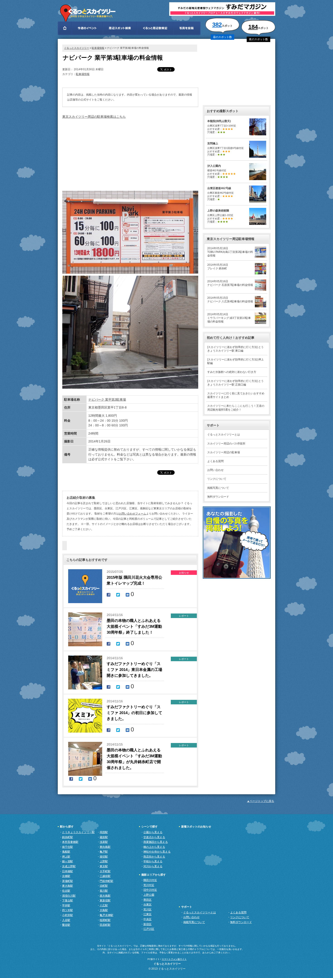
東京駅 (104, 866)
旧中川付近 (150, 889)
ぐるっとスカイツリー (76, 48)
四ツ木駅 (67, 910)
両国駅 (104, 832)
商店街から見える (154, 856)
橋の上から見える (154, 847)
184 (253, 27)
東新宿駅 (105, 900)
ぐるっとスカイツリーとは (223, 434)
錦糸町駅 (67, 837)
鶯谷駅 (66, 924)
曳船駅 (66, 851)
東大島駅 (67, 885)
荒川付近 (148, 885)
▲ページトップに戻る (260, 801)
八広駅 (104, 905)
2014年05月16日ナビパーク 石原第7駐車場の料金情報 (230, 283)
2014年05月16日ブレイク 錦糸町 (217, 266)
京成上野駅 (69, 866)
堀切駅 (104, 856)
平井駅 (66, 905)
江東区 (147, 914)
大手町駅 (105, 871)
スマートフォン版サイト (174, 959)
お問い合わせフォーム (132, 513)
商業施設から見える (155, 842)
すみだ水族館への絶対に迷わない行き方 (231, 372)
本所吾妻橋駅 (70, 842)
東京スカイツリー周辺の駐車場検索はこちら (94, 116)
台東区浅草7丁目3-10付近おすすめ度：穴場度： (221, 127)
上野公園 (148, 894)
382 (217, 24)
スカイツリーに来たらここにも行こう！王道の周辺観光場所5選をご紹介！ (235, 407)
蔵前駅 (104, 837)
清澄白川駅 (69, 895)
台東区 (147, 904)
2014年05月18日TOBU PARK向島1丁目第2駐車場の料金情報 (230, 252)
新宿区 (147, 924)
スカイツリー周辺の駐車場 (223, 452)
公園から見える (152, 832)
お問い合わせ (215, 470)
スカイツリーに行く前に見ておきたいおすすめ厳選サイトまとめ (235, 395)
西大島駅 (105, 895)
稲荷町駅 (105, 920)
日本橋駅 (67, 871)
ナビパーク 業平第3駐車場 (107, 399)
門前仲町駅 (106, 881)
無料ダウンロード (218, 496)
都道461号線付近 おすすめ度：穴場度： (221, 171)
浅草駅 (104, 842)
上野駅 (104, 861)
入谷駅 (66, 920)
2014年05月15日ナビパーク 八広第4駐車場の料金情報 (230, 299)
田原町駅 (105, 924)
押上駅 (66, 856)
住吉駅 (66, 890)
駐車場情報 (98, 48)
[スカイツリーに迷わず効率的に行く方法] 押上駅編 (235, 361)
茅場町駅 (67, 881)
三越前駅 (105, 876)
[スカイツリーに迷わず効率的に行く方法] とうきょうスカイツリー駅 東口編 (235, 349)
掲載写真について (218, 487)
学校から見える (152, 861)
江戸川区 (148, 929)
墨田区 (147, 899)
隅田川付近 (150, 880)
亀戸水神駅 (106, 915)
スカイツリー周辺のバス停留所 (226, 443)
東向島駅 (105, 847)
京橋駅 (66, 876)
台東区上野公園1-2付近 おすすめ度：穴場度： (220, 216)
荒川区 (147, 909)
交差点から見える (154, 837)
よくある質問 (215, 461)
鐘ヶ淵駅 (67, 861)
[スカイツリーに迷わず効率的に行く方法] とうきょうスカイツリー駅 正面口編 (235, 382)
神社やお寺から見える (157, 851)
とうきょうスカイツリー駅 (78, 832)
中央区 (147, 919)
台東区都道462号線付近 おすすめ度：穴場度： (220, 194)
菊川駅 (104, 890)
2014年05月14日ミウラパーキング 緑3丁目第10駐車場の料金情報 (229, 318)
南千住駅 (67, 847)
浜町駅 (104, 885)
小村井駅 (67, 915)
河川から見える (152, 866)
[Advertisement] (130, 154)
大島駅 (104, 910)
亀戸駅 (104, 851)
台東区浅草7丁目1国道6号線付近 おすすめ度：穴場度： (225, 149)
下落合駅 (67, 900)
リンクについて (216, 478)
